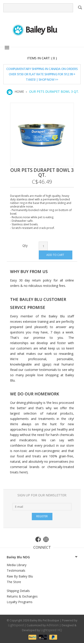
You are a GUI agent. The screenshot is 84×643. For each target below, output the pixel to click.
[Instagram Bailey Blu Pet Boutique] (46, 539)
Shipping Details (18, 591)
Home (19, 91)
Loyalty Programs (19, 602)
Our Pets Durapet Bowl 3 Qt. (54, 91)
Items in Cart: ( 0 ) (42, 58)
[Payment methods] (32, 637)
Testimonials (16, 570)
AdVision (52, 625)
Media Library (16, 565)
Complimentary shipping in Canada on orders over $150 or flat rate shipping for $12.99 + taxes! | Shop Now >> (42, 74)
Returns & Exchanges (22, 596)
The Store (14, 582)
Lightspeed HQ (51, 630)
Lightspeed (16, 625)
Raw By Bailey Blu (20, 576)
